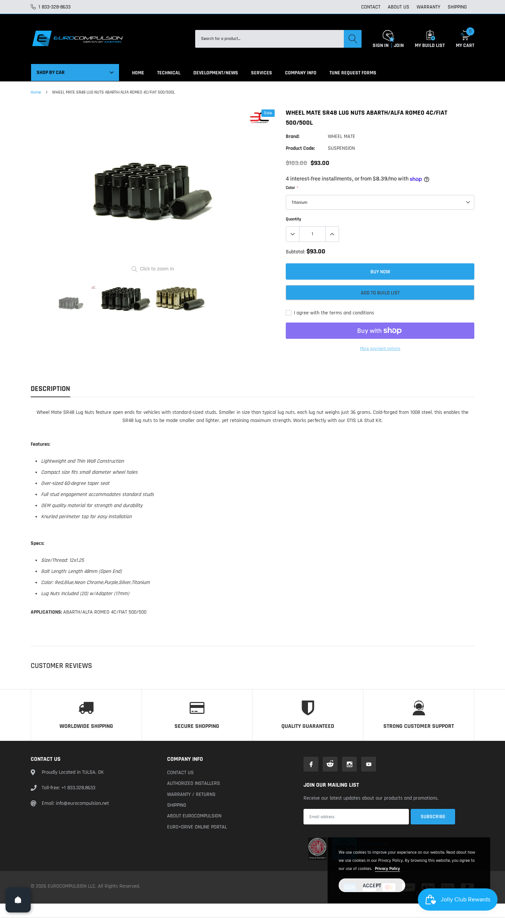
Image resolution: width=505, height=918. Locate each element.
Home (36, 92)
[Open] (18, 899)
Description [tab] (50, 389)
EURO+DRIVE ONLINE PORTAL (197, 827)
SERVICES (261, 73)
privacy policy (387, 868)
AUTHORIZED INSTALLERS (193, 783)
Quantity (293, 219)
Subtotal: (295, 252)
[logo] (77, 39)
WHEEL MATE (341, 136)
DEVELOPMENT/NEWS (215, 73)
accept (372, 886)
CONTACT (370, 7)
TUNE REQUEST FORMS (352, 73)
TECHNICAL (168, 73)
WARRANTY (428, 7)
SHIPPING (457, 7)
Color (292, 187)
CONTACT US (180, 772)
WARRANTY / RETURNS (191, 794)
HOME (138, 73)
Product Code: (300, 148)
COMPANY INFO (300, 73)
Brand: (292, 136)
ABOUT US (398, 7)
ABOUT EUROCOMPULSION (194, 816)
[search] (353, 39)
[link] (70, 303)
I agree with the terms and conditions (333, 313)
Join (399, 45)
